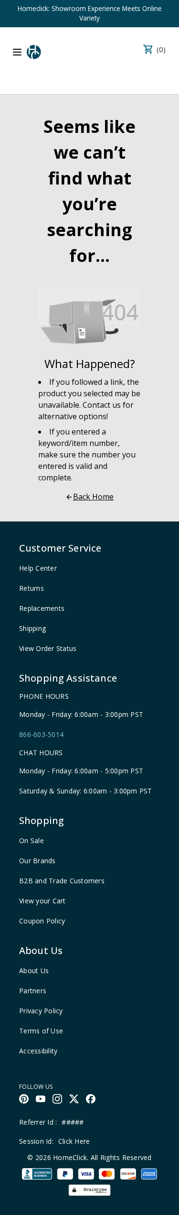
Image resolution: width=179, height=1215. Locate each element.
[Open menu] (17, 52)
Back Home (93, 496)
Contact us (102, 405)
